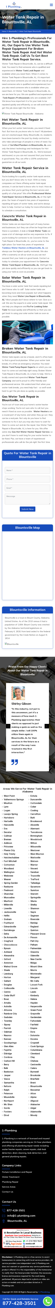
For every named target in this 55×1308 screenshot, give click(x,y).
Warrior (34, 865)
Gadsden (8, 1017)
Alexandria (9, 955)
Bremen (7, 839)
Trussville (35, 875)
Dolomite (34, 1035)
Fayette (7, 1050)
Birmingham (36, 836)
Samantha (9, 1082)
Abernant (35, 828)
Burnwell (34, 1071)
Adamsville (35, 1111)
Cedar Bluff (9, 995)
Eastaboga (9, 930)
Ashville (7, 1006)
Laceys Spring (11, 814)
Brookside (35, 1075)
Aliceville (34, 825)
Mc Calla (34, 981)
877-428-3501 (16, 1210)
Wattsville (35, 857)
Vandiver (34, 872)
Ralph (6, 1090)
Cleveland (35, 1053)
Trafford (34, 879)
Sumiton (34, 890)
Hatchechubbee (11, 857)
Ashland (8, 952)
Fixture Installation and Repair (17, 1172)
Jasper (7, 1075)
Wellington (9, 872)
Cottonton (9, 865)
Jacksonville (10, 912)
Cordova (8, 1057)
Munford (8, 901)
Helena (33, 999)
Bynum (7, 948)
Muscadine (9, 897)
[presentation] (8, 726)
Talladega (35, 883)
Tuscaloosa (36, 832)
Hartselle (8, 821)
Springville (35, 897)
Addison (8, 843)
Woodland (9, 868)
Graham (8, 919)
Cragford (8, 941)
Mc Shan (8, 1104)
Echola (33, 796)
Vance (7, 1079)
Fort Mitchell (10, 861)
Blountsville (13, 31)
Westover (35, 850)
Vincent (34, 868)
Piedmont (8, 890)
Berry (6, 1064)
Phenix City (9, 850)
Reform (7, 1086)
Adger (33, 1108)
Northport (9, 1101)
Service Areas (8, 1186)
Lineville (8, 908)
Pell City (34, 941)
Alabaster (35, 1104)
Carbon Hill (9, 1061)
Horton (7, 977)
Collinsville (9, 988)
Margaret (35, 977)
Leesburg (8, 973)
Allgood (34, 1101)
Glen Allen (8, 1046)
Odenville (34, 955)
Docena (34, 1039)
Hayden (34, 1003)
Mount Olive (36, 966)
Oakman (8, 1032)
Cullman (8, 836)
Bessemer (35, 1090)
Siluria (33, 901)
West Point (9, 796)
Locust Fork (36, 984)
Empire (33, 1028)
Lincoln (34, 988)
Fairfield (34, 1024)
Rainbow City (10, 1013)
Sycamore (35, 886)
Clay (32, 1057)
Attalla (7, 1003)
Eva (5, 828)
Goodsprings (10, 1043)
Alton (33, 1093)
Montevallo (36, 973)
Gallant (7, 981)
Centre (7, 992)
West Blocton (37, 854)
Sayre (33, 912)
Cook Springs (37, 1046)
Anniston (8, 963)
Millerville (8, 904)
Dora (32, 1032)
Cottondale (36, 803)
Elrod (6, 1115)
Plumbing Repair (10, 1181)
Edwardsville (10, 926)
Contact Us (7, 1191)
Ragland (34, 926)
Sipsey (7, 1024)
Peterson (8, 1093)
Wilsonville (35, 846)
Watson (34, 861)
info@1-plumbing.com (21, 1215)
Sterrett (34, 894)
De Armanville (10, 937)
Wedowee (8, 875)
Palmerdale (35, 948)
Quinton (34, 930)
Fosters (8, 1111)
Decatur (8, 832)
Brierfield (34, 1079)
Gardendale (35, 1017)
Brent (33, 1082)
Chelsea (34, 1061)
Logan (7, 810)
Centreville (35, 1064)
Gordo (7, 1108)
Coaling (34, 810)
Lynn (6, 806)
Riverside (34, 919)
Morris (33, 970)
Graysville (35, 1013)
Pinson (33, 937)
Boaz (6, 999)
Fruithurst (9, 923)
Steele (7, 970)
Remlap (34, 923)
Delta (6, 934)
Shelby (33, 904)
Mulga (33, 963)
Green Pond (36, 1010)
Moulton (8, 803)
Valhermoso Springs (14, 799)
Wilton (33, 843)
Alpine (33, 1097)
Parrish (7, 1028)
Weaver (7, 879)
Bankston (8, 1071)
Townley (8, 1021)
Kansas (7, 1039)
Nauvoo (7, 1035)
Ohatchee (8, 894)
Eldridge (8, 1053)
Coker (33, 806)
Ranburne (8, 886)
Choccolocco (10, 945)
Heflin (6, 915)
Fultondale (35, 1021)
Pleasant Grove (37, 934)
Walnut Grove (10, 966)
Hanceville (9, 825)
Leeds (33, 992)
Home (4, 31)
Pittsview (8, 846)
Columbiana (36, 1050)
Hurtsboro (9, 817)
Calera (33, 1068)
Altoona (8, 1010)
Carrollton (35, 814)
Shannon (34, 908)
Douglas (8, 984)
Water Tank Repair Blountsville (30, 31)
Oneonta (34, 952)
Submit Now (27, 509)
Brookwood (36, 821)
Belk (6, 1068)
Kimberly (34, 995)
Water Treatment (10, 1177)
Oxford (7, 959)
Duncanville (36, 799)
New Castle (36, 959)
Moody (33, 1115)
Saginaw (34, 915)
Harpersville (36, 1006)
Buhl (32, 817)
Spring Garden (11, 883)
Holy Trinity (9, 854)
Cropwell (34, 1043)
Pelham (34, 945)
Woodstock (36, 839)
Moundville (9, 1097)
